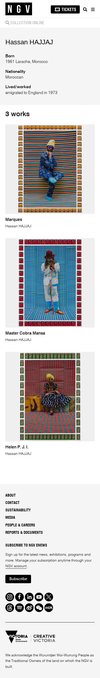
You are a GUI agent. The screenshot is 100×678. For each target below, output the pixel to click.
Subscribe (18, 579)
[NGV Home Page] (18, 9)
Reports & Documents (24, 533)
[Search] (85, 9)
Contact (12, 503)
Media (10, 518)
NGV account (16, 566)
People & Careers (20, 525)
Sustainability (18, 510)
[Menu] (93, 9)
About (10, 495)
